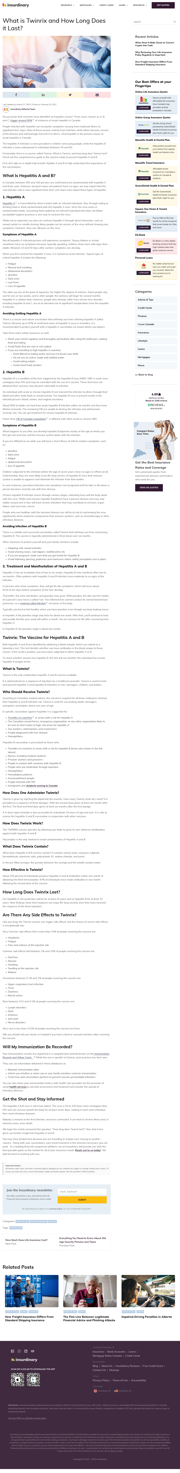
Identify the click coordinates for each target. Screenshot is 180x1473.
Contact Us (99, 1370)
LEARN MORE (144, 108)
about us (114, 1451)
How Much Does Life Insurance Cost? (26, 1240)
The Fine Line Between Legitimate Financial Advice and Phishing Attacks (89, 1319)
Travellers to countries (20, 718)
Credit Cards (106, 5)
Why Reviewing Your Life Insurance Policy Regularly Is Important (153, 53)
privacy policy (56, 1209)
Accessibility (138, 1380)
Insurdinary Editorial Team (23, 109)
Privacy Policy (101, 1380)
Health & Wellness (38, 1221)
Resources (138, 5)
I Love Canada (146, 324)
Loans (122, 5)
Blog (95, 1366)
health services (18, 1087)
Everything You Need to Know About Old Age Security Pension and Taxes (82, 1240)
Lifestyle (52, 1221)
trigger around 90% (21, 120)
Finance (142, 316)
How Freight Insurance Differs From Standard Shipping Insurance (153, 63)
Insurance (66, 5)
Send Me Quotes (149, 488)
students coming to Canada (42, 786)
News (141, 365)
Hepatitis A (9, 203)
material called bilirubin (33, 603)
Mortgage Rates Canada (107, 1356)
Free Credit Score (153, 1366)
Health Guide (16, 1228)
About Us (106, 1366)
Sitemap (114, 1370)
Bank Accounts (116, 1352)
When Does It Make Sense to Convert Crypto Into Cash (154, 44)
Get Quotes (163, 5)
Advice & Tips (22, 1221)
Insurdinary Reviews (128, 1366)
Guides (24, 1312)
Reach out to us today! (88, 1150)
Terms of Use (120, 1380)
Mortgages (86, 5)
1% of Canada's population (31, 419)
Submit (82, 1200)
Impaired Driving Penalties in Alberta (146, 1317)
